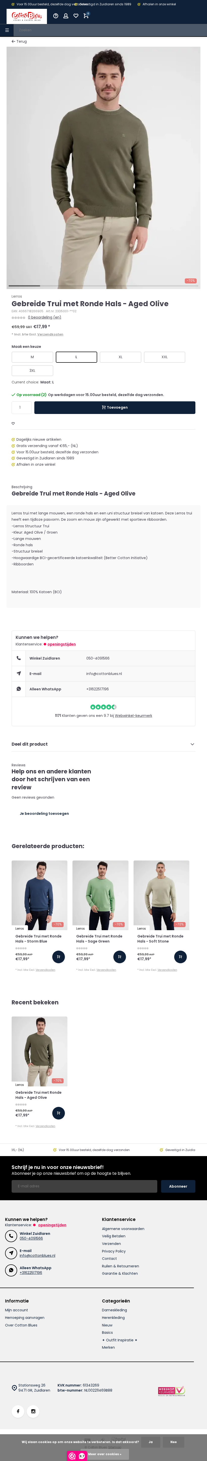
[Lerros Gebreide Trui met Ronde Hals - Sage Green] (100, 895)
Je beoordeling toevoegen (44, 813)
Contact (109, 1258)
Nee (173, 1442)
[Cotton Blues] (27, 16)
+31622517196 (97, 689)
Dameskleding (114, 1310)
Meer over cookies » (104, 1454)
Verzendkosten (50, 334)
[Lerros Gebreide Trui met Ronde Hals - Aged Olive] (39, 1051)
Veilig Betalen (113, 1236)
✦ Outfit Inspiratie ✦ (120, 1340)
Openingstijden (61, 644)
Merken (108, 1347)
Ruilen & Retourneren (120, 1266)
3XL (32, 370)
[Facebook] (18, 1411)
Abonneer (178, 1186)
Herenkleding (113, 1317)
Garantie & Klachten (120, 1273)
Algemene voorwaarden (123, 1229)
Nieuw (107, 1325)
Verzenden (111, 1243)
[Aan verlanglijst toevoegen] (13, 424)
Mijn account (16, 1310)
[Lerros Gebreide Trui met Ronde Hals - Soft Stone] (161, 895)
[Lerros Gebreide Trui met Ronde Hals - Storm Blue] (39, 895)
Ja (151, 1442)
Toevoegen (117, 407)
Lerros (17, 296)
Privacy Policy (114, 1251)
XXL (165, 356)
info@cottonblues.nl (104, 673)
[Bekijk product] (58, 957)
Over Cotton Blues (21, 1325)
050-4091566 (98, 658)
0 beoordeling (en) (44, 317)
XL (120, 356)
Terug (21, 41)
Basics (107, 1332)
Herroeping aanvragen (24, 1317)
